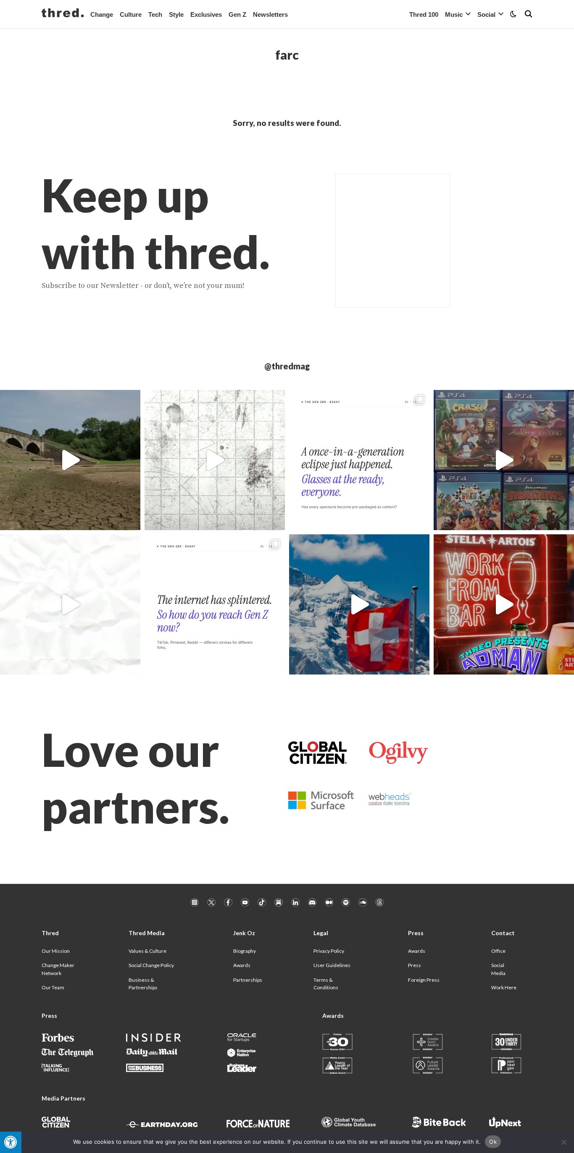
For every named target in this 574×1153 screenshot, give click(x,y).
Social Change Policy (151, 965)
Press (414, 965)
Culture (131, 14)
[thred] (63, 13)
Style (176, 14)
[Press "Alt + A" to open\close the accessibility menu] (10, 1142)
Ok (493, 1141)
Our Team (53, 987)
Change (101, 14)
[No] (563, 1142)
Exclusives (206, 14)
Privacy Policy (328, 951)
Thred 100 (423, 14)
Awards (241, 965)
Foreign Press (424, 980)
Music (454, 14)
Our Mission (56, 951)
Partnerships (247, 980)
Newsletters (270, 14)
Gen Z (237, 14)
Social (486, 14)
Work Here (503, 987)
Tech (155, 14)
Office (498, 951)
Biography (244, 951)
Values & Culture (147, 951)
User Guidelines (331, 965)
